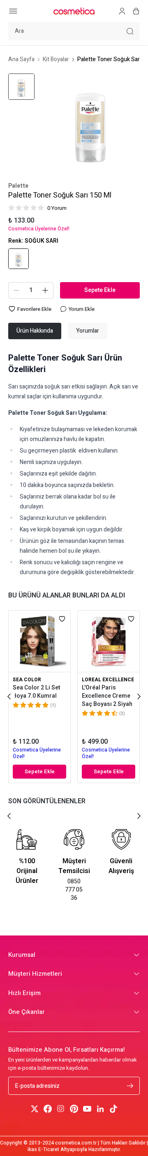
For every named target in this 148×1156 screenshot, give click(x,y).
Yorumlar (87, 330)
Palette (18, 186)
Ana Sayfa (21, 59)
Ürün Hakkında (34, 330)
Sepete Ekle (100, 290)
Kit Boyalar (56, 59)
